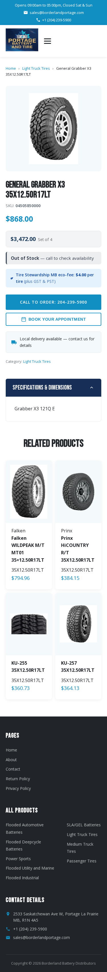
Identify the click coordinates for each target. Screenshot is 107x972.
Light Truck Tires (36, 68)
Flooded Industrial (22, 877)
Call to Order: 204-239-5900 (53, 302)
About (11, 759)
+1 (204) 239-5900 (56, 19)
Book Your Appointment (57, 319)
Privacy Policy (18, 788)
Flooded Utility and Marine (30, 868)
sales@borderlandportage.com (57, 12)
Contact (13, 769)
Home (11, 68)
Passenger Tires (81, 861)
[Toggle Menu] (48, 41)
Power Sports (18, 858)
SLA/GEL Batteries (84, 824)
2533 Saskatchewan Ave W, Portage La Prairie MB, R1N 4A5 (55, 917)
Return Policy (18, 778)
